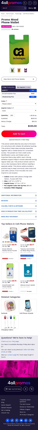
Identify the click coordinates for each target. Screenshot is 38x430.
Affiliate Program (25, 409)
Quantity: (4, 115)
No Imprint (23, 87)
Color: (4, 101)
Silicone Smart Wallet (27, 285)
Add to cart (19, 134)
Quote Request (6, 405)
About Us (22, 412)
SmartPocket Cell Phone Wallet (8, 286)
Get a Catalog (5, 410)
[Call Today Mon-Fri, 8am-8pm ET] (25, 3)
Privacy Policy (20, 423)
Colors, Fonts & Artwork (12, 206)
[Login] (30, 3)
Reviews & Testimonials (27, 407)
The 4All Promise (25, 404)
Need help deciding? (9, 216)
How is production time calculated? (16, 211)
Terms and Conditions (9, 423)
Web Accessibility (30, 423)
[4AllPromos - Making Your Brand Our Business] (11, 3)
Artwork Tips (5, 413)
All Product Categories (27, 414)
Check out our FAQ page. (10, 341)
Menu (30, 8)
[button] (12, 70)
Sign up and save (14, 389)
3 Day (8, 87)
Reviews (4, 201)
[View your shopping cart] (35, 3)
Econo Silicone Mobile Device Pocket (9, 249)
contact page (12, 355)
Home (3, 399)
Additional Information (11, 195)
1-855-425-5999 (28, 349)
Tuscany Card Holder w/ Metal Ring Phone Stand (27, 249)
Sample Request (6, 407)
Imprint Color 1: (7, 108)
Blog (2, 402)
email (3, 352)
